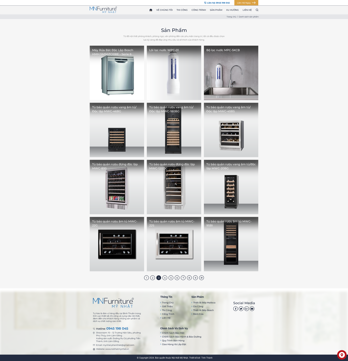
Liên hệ (247, 10)
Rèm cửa (198, 314)
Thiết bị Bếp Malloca (204, 302)
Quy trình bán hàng (173, 340)
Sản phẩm (216, 10)
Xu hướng (232, 10)
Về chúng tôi (164, 10)
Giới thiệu (167, 306)
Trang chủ (231, 16)
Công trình (199, 10)
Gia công (198, 306)
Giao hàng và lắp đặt (174, 344)
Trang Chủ (168, 302)
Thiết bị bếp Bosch (203, 310)
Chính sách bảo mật (173, 333)
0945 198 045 (117, 328)
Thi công (182, 10)
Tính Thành (206, 358)
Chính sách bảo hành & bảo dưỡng (181, 336)
